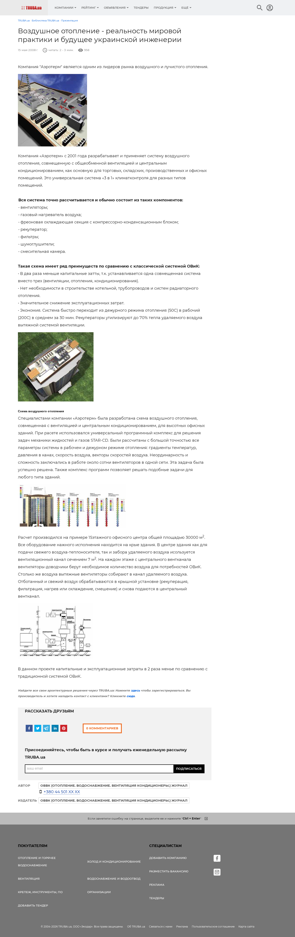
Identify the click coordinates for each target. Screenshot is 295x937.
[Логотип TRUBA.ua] (34, 7)
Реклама (156, 884)
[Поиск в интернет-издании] (260, 8)
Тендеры (141, 7)
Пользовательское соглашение (213, 926)
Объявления (115, 7)
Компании (64, 7)
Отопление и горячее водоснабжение (37, 861)
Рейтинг (88, 7)
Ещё (185, 7)
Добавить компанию (168, 858)
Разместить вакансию (168, 871)
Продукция (163, 7)
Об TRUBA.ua (136, 926)
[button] (29, 728)
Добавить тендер (33, 905)
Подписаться (188, 769)
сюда (131, 696)
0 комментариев (102, 728)
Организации (99, 892)
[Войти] (270, 8)
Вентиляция (29, 878)
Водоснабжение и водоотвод (113, 878)
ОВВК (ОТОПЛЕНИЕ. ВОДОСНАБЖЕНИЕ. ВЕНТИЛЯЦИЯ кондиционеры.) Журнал (113, 800)
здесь (135, 690)
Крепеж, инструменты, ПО (40, 892)
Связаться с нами (160, 926)
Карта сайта (246, 926)
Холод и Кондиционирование (114, 861)
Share (28, 145)
